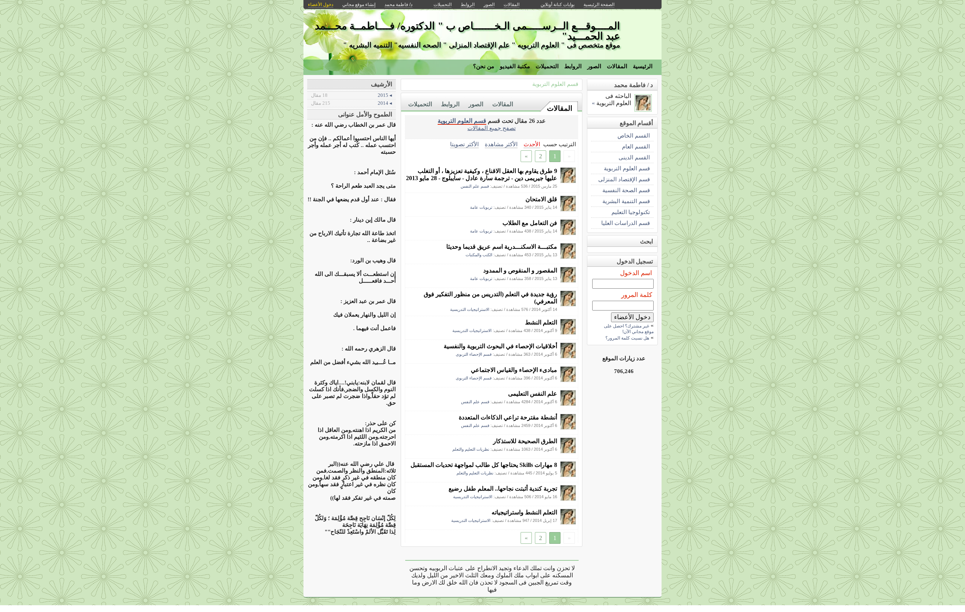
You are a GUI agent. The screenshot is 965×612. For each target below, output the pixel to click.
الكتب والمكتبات (479, 254)
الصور (594, 66)
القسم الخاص (633, 135)
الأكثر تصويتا (464, 144)
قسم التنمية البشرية (626, 201)
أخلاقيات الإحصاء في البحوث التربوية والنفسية (500, 346)
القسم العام (636, 146)
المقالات (617, 66)
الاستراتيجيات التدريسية (469, 309)
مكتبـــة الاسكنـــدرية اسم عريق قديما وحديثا (501, 246)
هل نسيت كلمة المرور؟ (627, 338)
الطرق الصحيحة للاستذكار (525, 441)
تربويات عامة (481, 207)
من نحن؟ (483, 66)
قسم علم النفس (475, 186)
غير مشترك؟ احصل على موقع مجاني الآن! (629, 328)
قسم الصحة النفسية (626, 190)
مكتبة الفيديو (515, 66)
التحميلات (547, 66)
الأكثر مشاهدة (501, 144)
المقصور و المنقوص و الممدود (520, 270)
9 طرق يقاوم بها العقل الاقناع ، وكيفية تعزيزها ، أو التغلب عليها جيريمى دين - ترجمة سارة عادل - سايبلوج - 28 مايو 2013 (481, 174)
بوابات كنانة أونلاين (557, 4)
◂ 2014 (351, 103)
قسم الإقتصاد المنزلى (624, 179)
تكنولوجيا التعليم (630, 212)
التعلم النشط (541, 322)
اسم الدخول (636, 273)
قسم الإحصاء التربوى (474, 354)
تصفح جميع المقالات (491, 128)
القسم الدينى (634, 157)
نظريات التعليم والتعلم (470, 449)
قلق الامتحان (541, 199)
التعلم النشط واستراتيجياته (524, 512)
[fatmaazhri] (568, 181)
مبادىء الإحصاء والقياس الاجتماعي (514, 370)
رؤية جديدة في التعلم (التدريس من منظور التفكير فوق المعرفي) (490, 297)
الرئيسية (643, 66)
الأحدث (532, 144)
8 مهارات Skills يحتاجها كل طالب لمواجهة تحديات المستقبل (484, 465)
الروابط (573, 66)
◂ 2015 (351, 95)
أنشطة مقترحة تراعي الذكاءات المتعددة (508, 417)
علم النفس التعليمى (532, 393)
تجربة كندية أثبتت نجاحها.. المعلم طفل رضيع (503, 488)
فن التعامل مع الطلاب (529, 223)
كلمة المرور (636, 294)
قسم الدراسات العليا (625, 223)
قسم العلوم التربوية (555, 84)
